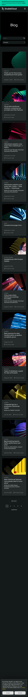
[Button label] (25, 8)
